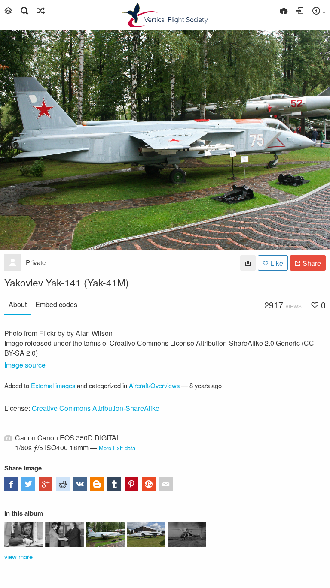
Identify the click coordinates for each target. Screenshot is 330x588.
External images (53, 385)
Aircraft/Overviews (154, 385)
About (18, 304)
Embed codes (56, 304)
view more (18, 556)
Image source (25, 365)
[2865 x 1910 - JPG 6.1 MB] (248, 263)
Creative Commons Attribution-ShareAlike (95, 408)
